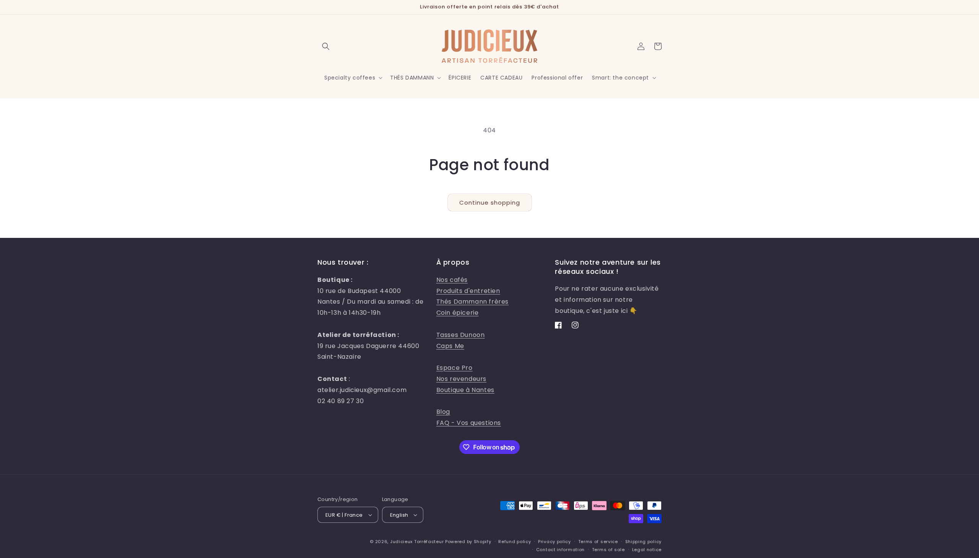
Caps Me (450, 346)
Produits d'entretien (468, 290)
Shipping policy (643, 541)
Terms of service (598, 541)
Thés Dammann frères (472, 301)
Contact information (560, 550)
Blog (443, 411)
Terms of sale (608, 550)
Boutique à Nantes (465, 390)
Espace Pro (454, 367)
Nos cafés (452, 279)
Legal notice (647, 550)
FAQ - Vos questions (468, 422)
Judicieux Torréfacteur (417, 541)
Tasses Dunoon (460, 334)
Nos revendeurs (461, 378)
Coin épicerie (457, 312)
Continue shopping (489, 202)
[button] (325, 46)
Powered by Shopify (468, 541)
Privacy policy (554, 541)
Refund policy (514, 541)
